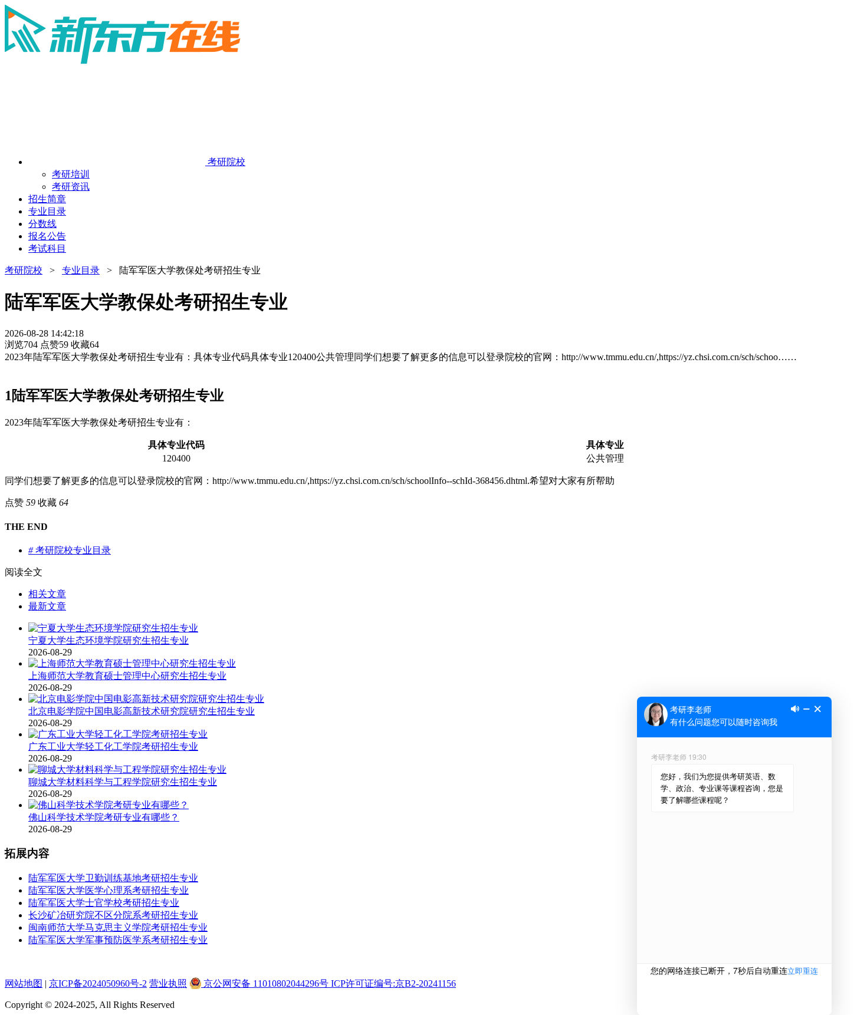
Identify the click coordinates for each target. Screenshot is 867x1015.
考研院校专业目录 (69, 550)
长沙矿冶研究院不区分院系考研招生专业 (113, 915)
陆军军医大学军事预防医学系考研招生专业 (118, 940)
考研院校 (23, 270)
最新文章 (47, 606)
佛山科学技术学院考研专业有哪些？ (103, 817)
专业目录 (81, 270)
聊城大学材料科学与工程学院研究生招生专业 (122, 782)
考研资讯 (71, 187)
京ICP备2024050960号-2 (98, 983)
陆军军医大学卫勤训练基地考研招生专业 (113, 878)
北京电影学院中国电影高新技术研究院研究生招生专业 (141, 711)
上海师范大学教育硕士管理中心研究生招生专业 (127, 676)
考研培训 (71, 174)
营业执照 (168, 983)
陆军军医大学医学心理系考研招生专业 (108, 890)
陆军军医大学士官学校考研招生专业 (103, 903)
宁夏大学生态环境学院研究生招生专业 (108, 640)
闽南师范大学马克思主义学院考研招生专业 (118, 927)
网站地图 (23, 983)
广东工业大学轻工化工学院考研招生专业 (113, 747)
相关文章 (47, 594)
